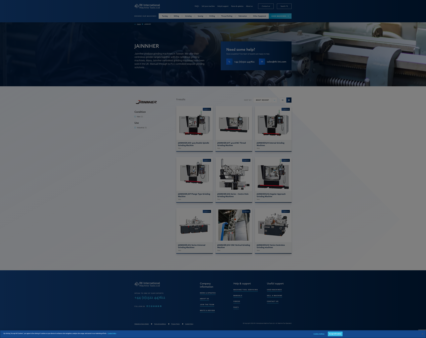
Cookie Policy (112, 333)
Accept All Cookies (335, 334)
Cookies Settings (319, 334)
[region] (213, 334)
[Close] (422, 333)
